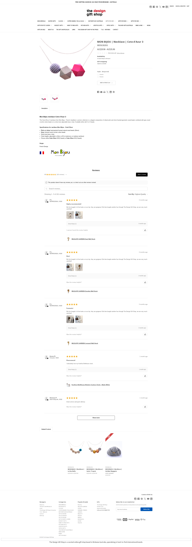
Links (73, 29)
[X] (160, 7)
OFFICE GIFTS (110, 25)
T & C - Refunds (105, 29)
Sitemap (42, 515)
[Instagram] (151, 7)
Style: (103, 71)
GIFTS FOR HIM (135, 21)
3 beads (101, 74)
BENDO (80, 517)
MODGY (80, 515)
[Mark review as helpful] (145, 230)
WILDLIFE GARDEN (82, 506)
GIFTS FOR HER (110, 21)
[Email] (101, 92)
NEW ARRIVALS (41, 21)
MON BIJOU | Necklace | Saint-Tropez (95, 470)
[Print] (104, 92)
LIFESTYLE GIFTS (97, 25)
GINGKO (80, 512)
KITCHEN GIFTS (85, 25)
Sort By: (131, 194)
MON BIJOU (81, 519)
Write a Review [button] (120, 53)
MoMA (148, 25)
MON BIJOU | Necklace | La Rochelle (76, 470)
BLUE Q (80, 504)
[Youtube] (163, 7)
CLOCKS (60, 21)
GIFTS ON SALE (41, 29)
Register (183, 6)
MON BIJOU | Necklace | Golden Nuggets (113, 470)
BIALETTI (80, 513)
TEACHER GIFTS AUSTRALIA (125, 25)
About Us (51, 29)
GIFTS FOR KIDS (122, 21)
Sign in (177, 6)
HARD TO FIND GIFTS (72, 25)
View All (80, 522)
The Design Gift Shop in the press (88, 29)
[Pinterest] (157, 7)
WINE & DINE (139, 25)
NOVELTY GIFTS (58, 25)
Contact (115, 29)
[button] (66, 174)
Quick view (76, 449)
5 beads (101, 76)
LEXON (79, 508)
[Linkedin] (167, 7)
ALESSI (79, 521)
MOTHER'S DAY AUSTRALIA (95, 21)
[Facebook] (154, 7)
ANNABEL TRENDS (82, 510)
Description (45, 108)
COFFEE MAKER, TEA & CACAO (75, 21)
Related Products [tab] (46, 429)
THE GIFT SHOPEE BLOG (62, 29)
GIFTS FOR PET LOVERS (43, 25)
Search (172, 6)
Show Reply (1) (72, 224)
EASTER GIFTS (52, 21)
